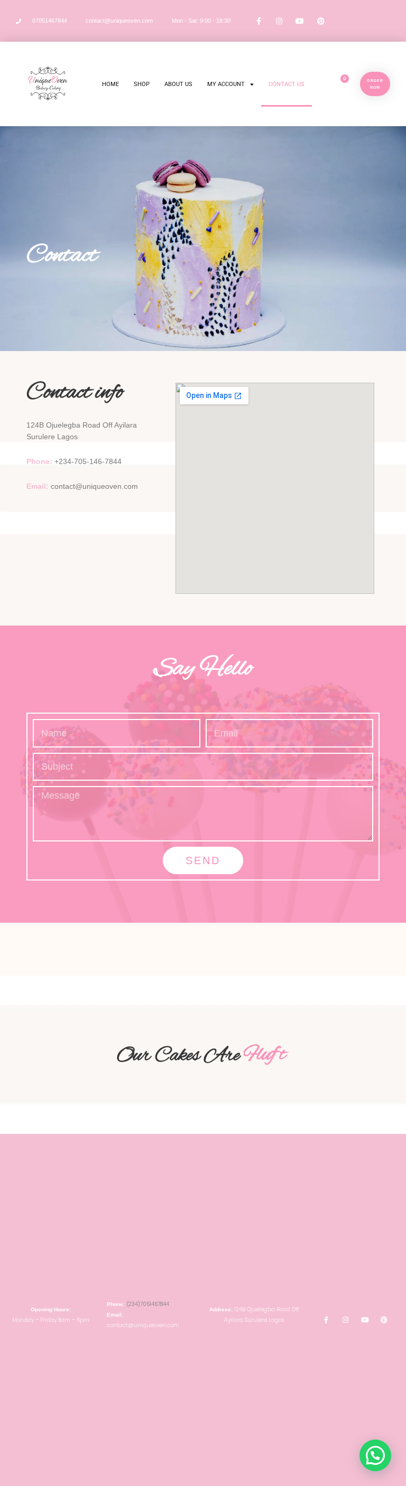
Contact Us (286, 84)
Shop (142, 84)
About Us (178, 84)
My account (226, 84)
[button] (375, 1455)
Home (110, 84)
